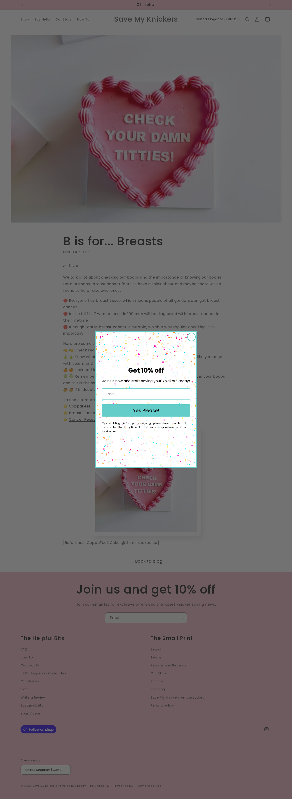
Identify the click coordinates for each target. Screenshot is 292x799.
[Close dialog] (192, 337)
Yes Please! (146, 410)
